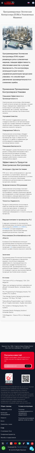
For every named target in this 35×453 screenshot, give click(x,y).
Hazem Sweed (22, 447)
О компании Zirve (6, 431)
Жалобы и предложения (8, 437)
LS (19, 227)
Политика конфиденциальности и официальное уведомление (25, 412)
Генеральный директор (8, 434)
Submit (28, 366)
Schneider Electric (8, 312)
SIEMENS (15, 227)
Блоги (2, 421)
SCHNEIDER (6, 228)
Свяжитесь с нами (6, 424)
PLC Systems (12, 293)
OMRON (23, 227)
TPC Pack (18, 298)
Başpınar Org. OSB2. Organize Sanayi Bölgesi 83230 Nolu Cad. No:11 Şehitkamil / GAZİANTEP (17, 347)
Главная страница (6, 409)
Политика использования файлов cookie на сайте (26, 419)
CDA (4, 317)
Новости (3, 418)
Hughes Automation (26, 303)
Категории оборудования (5, 413)
